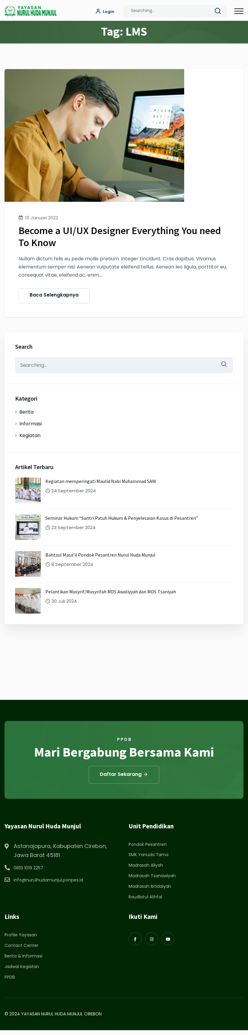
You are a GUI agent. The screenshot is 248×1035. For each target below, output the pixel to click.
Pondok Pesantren (148, 844)
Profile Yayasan (21, 935)
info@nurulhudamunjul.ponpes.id (48, 880)
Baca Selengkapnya (54, 295)
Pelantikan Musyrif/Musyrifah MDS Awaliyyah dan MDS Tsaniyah (110, 592)
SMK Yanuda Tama (148, 855)
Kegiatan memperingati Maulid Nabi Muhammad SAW (100, 481)
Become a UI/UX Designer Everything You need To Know (119, 236)
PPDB (10, 977)
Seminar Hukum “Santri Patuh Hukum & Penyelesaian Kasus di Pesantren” (121, 518)
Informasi (30, 423)
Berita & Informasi (23, 956)
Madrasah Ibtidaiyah (150, 886)
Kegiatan (30, 435)
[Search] (217, 12)
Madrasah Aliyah (146, 865)
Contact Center (21, 945)
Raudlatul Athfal (145, 897)
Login (108, 11)
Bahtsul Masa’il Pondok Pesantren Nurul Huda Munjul (100, 555)
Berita (26, 411)
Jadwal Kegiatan (22, 967)
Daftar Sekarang (121, 774)
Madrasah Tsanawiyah (152, 876)
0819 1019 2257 (28, 868)
